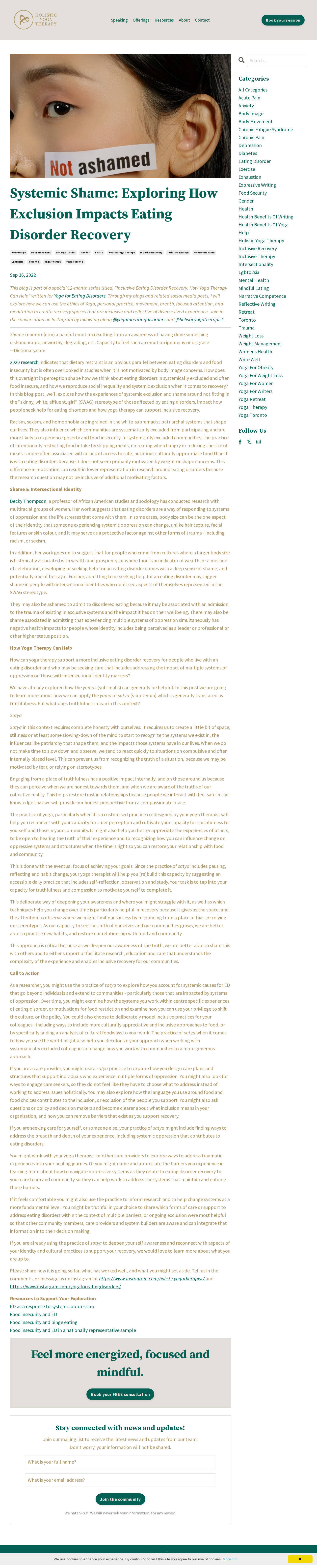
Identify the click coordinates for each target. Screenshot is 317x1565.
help (243, 232)
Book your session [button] (283, 20)
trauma (246, 328)
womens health (255, 351)
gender (85, 252)
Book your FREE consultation (120, 1394)
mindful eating (253, 288)
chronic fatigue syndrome (265, 129)
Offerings (141, 20)
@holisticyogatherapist (199, 319)
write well (249, 359)
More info (230, 1559)
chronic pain (251, 137)
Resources (164, 20)
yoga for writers (255, 391)
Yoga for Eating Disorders (80, 296)
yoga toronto (74, 261)
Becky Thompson (28, 501)
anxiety (246, 105)
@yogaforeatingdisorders (139, 319)
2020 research (24, 362)
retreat (246, 312)
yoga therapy (53, 261)
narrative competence (262, 296)
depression (250, 145)
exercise (246, 169)
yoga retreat (252, 399)
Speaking (119, 20)
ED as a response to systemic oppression (52, 1306)
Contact (202, 20)
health (99, 252)
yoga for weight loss (260, 375)
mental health (253, 280)
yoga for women (256, 383)
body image (18, 252)
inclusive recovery (151, 252)
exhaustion (249, 177)
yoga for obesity (255, 367)
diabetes (247, 153)
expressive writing (257, 185)
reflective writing (257, 304)
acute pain (249, 97)
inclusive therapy (178, 252)
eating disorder (65, 252)
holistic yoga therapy (121, 252)
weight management (260, 343)
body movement (41, 252)
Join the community (120, 1499)
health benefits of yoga (263, 224)
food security (252, 193)
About (184, 20)
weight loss (251, 335)
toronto (34, 261)
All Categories (252, 90)
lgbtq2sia (17, 261)
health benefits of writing (265, 216)
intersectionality (204, 252)
